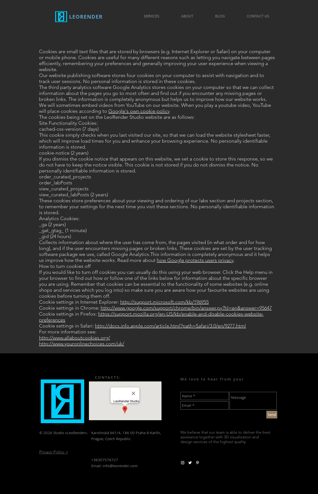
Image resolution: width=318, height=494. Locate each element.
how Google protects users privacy (195, 260)
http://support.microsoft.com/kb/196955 (164, 302)
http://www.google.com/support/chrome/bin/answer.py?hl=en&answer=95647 (186, 308)
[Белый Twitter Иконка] (190, 462)
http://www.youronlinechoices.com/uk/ (81, 344)
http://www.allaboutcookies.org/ (74, 338)
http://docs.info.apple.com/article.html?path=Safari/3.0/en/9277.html (170, 326)
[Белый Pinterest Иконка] (197, 462)
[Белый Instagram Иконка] (182, 462)
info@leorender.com (120, 465)
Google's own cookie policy (139, 111)
